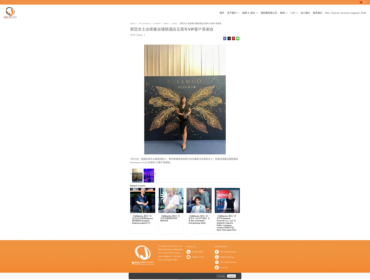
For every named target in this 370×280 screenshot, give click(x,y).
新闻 (282, 13)
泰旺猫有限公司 (269, 13)
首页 (221, 13)
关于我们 (232, 13)
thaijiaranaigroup (227, 257)
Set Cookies (221, 276)
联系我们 (317, 13)
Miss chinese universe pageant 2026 (345, 13)
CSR (293, 13)
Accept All (231, 276)
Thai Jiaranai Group (228, 251)
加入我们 (305, 13)
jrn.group (224, 267)
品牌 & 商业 (249, 13)
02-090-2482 (197, 251)
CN (364, 2)
